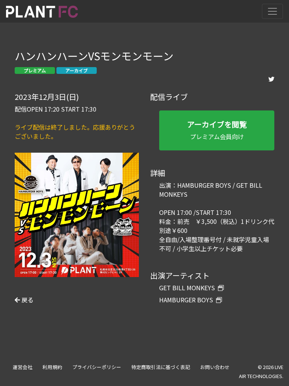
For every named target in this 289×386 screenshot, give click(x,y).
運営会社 (22, 367)
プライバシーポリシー (96, 367)
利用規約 (52, 367)
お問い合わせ (215, 367)
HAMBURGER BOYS (186, 299)
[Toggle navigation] (272, 11)
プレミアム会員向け (217, 130)
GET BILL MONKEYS (187, 287)
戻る (26, 299)
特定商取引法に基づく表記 (160, 367)
